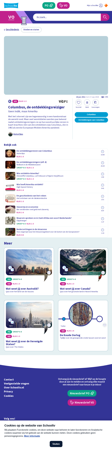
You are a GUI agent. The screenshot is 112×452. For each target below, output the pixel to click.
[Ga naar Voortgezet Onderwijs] (13, 17)
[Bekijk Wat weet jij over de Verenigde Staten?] (29, 325)
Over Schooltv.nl (14, 388)
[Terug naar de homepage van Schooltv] (11, 5)
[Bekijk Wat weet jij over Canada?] (83, 271)
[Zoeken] (105, 17)
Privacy (8, 391)
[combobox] (67, 17)
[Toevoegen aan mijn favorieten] (105, 325)
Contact (9, 380)
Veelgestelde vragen (16, 384)
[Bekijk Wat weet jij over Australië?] (29, 271)
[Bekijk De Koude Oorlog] (83, 325)
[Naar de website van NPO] (106, 5)
